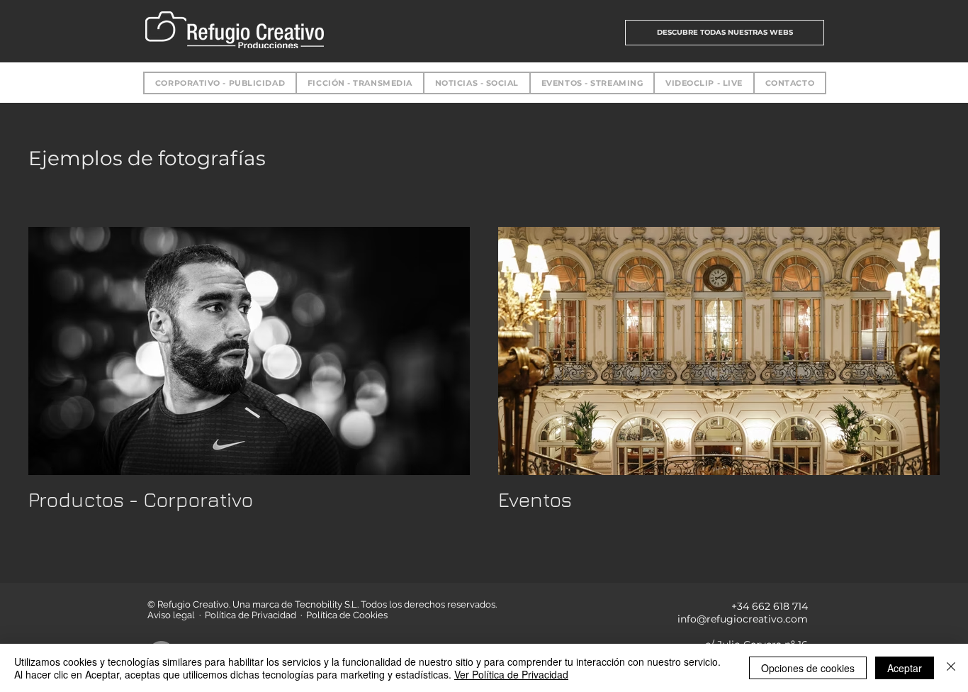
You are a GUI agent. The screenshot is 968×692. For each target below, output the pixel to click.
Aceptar (904, 668)
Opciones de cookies (808, 668)
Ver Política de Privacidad (511, 674)
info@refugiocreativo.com (742, 619)
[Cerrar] (950, 668)
